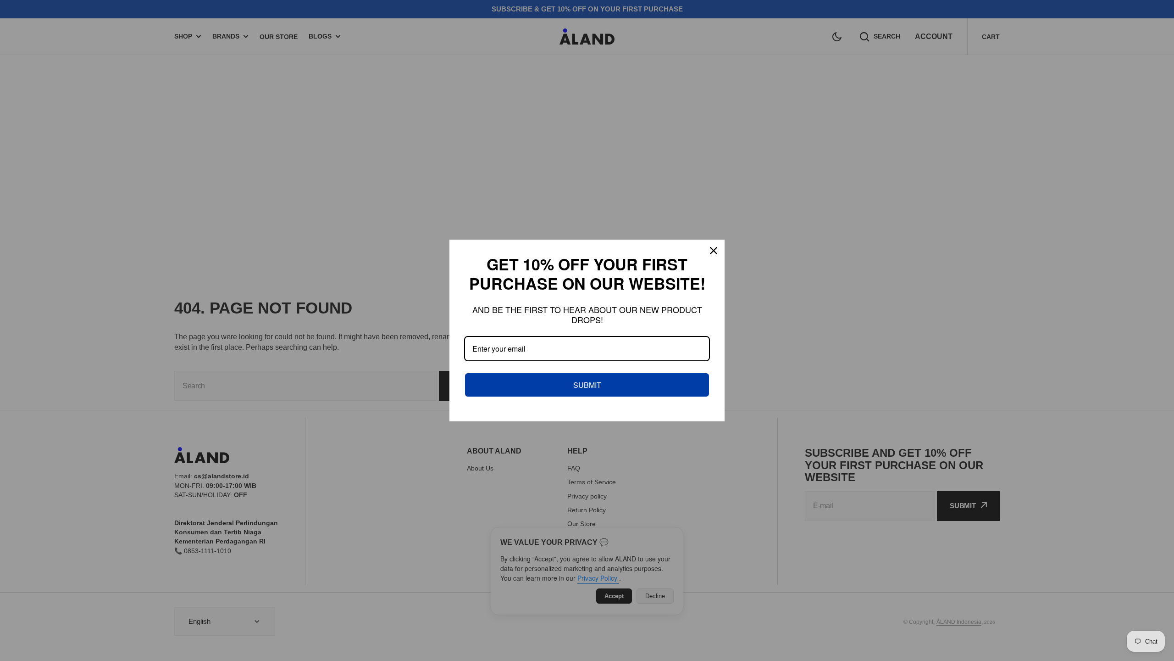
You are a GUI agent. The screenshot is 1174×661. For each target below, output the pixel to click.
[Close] (714, 251)
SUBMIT (587, 385)
